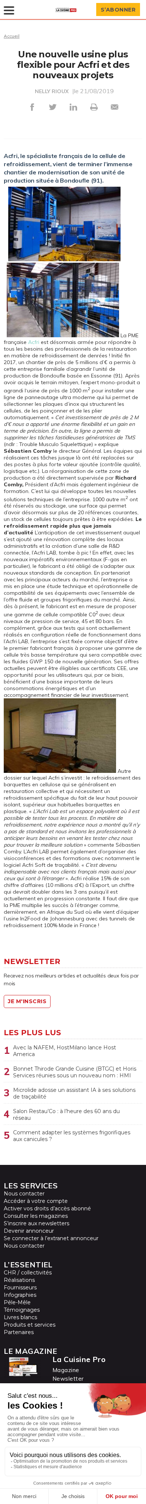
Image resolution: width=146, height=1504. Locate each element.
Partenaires (19, 1332)
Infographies (20, 1295)
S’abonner (118, 9)
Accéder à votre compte (36, 1201)
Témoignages (22, 1309)
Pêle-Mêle (17, 1302)
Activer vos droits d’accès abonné (47, 1208)
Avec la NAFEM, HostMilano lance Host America (64, 1051)
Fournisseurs (20, 1287)
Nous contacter (24, 1193)
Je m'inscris (27, 1001)
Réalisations (19, 1280)
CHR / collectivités (28, 1272)
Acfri (33, 342)
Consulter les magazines (36, 1216)
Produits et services (29, 1324)
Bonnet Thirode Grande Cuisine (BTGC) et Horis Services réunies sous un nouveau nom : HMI (74, 1072)
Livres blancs (20, 1317)
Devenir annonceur (29, 1230)
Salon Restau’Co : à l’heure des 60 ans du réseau (66, 1114)
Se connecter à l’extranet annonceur (51, 1238)
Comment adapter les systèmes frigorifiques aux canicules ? (71, 1136)
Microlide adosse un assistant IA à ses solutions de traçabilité (74, 1093)
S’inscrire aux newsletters (36, 1223)
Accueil (11, 36)
